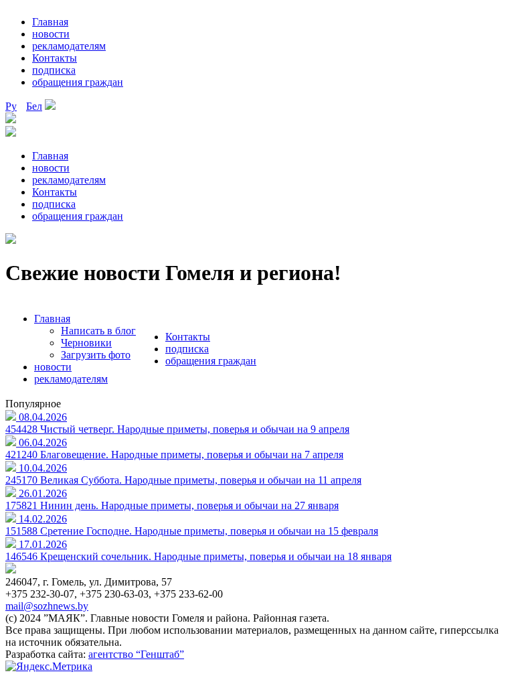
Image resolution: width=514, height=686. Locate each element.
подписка (54, 70)
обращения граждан (77, 82)
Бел (34, 106)
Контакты (54, 58)
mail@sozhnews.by (46, 606)
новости (51, 34)
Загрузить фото (96, 354)
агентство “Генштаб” (136, 654)
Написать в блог (98, 330)
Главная (50, 21)
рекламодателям (69, 46)
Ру (11, 106)
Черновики (86, 342)
